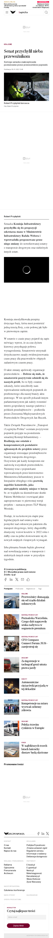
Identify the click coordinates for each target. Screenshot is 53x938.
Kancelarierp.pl (33, 876)
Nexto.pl (30, 870)
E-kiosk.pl (31, 865)
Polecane (19, 589)
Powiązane (8, 589)
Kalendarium (32, 895)
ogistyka (23, 12)
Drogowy (24, 658)
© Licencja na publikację (15, 569)
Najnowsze (30, 589)
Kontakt (7, 848)
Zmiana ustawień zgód (37, 848)
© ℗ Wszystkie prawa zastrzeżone (19, 572)
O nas (6, 845)
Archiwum (8, 873)
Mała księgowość (34, 873)
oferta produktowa (12, 899)
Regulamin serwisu (35, 851)
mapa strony (9, 895)
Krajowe (8, 44)
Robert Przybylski (12, 216)
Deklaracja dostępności (37, 856)
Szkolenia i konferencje (14, 890)
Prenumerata (10, 870)
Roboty (24, 679)
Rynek (23, 742)
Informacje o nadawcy (36, 854)
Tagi (39, 589)
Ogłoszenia (9, 868)
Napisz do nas (10, 851)
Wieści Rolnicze (33, 879)
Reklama (8, 865)
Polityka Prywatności (36, 845)
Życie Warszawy (34, 882)
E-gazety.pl (31, 868)
